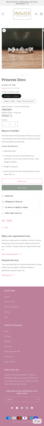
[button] (2, 14)
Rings (6, 331)
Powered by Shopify (27, 422)
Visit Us (9, 220)
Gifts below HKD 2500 (12, 351)
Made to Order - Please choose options (19, 101)
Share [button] (6, 227)
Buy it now (22, 188)
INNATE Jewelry (19, 422)
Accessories (9, 357)
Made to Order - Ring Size (11, 113)
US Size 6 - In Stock (11, 96)
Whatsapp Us (7, 275)
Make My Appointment (10, 254)
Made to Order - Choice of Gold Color (16, 106)
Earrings (7, 336)
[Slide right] (26, 75)
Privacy (7, 312)
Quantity (4, 120)
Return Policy (9, 302)
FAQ (3, 220)
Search (7, 297)
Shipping (4, 88)
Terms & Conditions (12, 307)
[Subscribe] (36, 399)
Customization (10, 362)
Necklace (8, 341)
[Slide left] (17, 75)
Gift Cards (8, 346)
